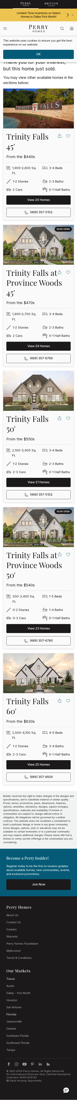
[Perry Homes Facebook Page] (8, 1064)
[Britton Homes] (51, 4)
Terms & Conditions (19, 958)
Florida (11, 1014)
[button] (66, 1090)
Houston (11, 1000)
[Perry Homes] (25, 4)
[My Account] (71, 28)
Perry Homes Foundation (22, 943)
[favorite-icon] (68, 135)
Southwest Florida (17, 1043)
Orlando (11, 1028)
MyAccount (13, 950)
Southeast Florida (17, 1035)
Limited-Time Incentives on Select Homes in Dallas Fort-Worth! (38, 14)
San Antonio (13, 1007)
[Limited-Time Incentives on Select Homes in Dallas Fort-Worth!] (67, 15)
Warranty (12, 936)
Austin (10, 986)
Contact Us (13, 922)
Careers (11, 929)
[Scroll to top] (65, 1076)
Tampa (10, 1050)
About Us (12, 915)
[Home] (38, 28)
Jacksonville (14, 1021)
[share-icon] (59, 135)
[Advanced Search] (62, 28)
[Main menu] (5, 28)
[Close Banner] (72, 15)
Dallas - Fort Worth (18, 993)
